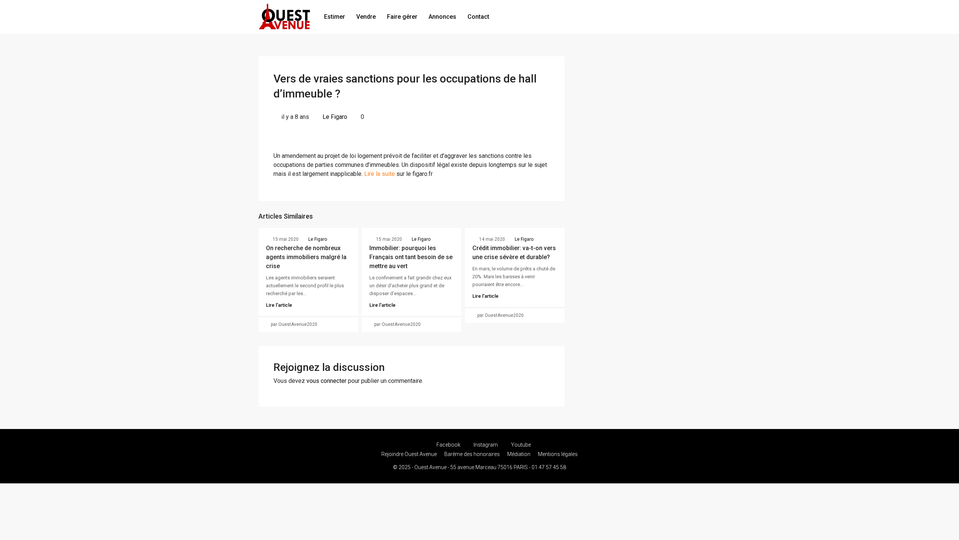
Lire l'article (279, 305)
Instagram (485, 445)
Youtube (520, 445)
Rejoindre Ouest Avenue (409, 454)
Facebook (448, 445)
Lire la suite (379, 173)
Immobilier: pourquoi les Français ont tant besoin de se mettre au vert (411, 257)
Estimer (334, 16)
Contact (478, 16)
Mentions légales (558, 454)
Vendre (366, 16)
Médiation (518, 454)
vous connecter (326, 380)
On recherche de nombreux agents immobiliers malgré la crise (306, 257)
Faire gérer (402, 16)
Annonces (442, 16)
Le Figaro (335, 116)
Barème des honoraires (472, 454)
